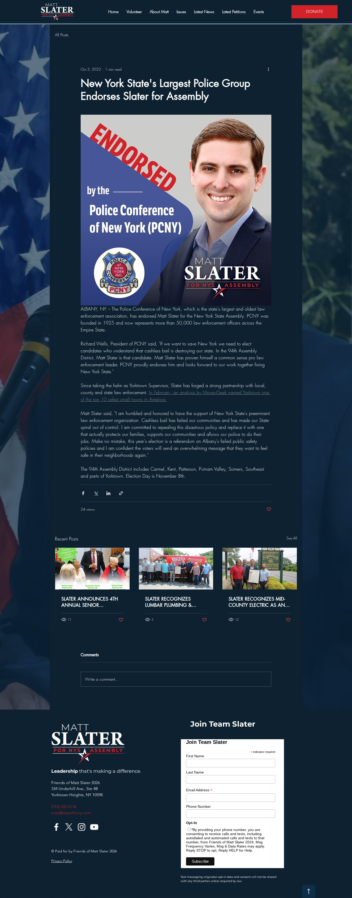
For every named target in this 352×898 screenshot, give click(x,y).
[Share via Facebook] (83, 493)
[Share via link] (121, 493)
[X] (69, 827)
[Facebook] (56, 827)
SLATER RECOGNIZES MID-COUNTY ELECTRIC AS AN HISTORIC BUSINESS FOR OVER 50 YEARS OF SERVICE (259, 602)
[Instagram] (82, 827)
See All (292, 538)
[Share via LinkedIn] (108, 493)
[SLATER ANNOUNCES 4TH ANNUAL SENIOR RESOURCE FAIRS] (92, 568)
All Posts (61, 35)
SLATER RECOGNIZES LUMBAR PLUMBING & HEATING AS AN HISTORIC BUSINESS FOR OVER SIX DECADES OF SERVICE (174, 602)
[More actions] (268, 69)
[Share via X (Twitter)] (95, 493)
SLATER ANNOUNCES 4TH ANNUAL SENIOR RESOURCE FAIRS (89, 602)
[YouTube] (94, 827)
